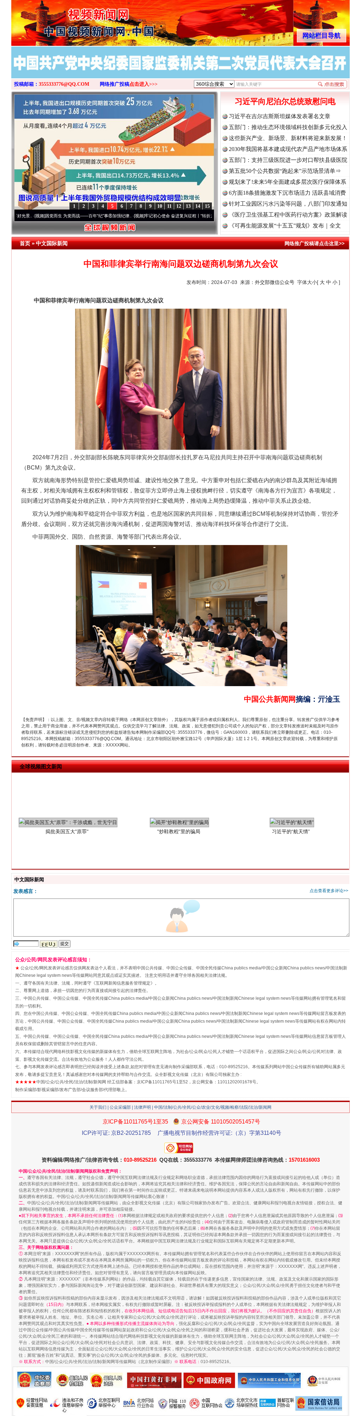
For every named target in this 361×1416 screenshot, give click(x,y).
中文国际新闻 (52, 243)
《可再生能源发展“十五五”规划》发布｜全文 (285, 226)
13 (188, 206)
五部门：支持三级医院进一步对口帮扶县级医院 (288, 160)
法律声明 (142, 1107)
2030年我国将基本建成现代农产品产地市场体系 (288, 149)
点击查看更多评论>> (329, 890)
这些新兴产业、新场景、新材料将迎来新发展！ (288, 138)
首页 (25, 243)
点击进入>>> (143, 84)
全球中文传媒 (69, 20)
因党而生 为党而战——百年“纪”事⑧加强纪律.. (47, 215)
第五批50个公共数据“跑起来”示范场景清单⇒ (285, 171)
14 (197, 206)
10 (159, 206)
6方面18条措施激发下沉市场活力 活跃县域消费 (287, 193)
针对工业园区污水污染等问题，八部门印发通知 (288, 204)
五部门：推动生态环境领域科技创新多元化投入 (288, 127)
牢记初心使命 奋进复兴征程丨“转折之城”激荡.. (147, 215)
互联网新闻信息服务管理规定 (123, 983)
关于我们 (98, 1107)
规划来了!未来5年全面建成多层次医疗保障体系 (287, 182)
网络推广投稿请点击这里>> (314, 243)
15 (207, 206)
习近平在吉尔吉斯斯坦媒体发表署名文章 (279, 116)
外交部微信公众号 (274, 282)
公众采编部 (120, 1107)
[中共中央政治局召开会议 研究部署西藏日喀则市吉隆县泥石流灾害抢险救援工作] (165, 70)
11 (169, 206)
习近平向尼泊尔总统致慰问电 (285, 101)
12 (178, 206)
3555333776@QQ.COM (64, 84)
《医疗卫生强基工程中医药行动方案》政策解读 (288, 215)
